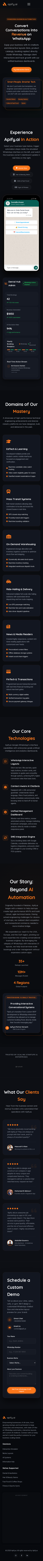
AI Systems (7, 1457)
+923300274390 (20, 1321)
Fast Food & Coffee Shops (12, 1482)
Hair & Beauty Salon (23, 174)
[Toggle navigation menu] (28, 4)
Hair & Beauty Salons (10, 1477)
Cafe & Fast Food (23, 181)
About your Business (14, 1369)
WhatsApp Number (14, 1347)
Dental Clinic (22, 168)
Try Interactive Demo (21, 70)
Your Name (11, 1336)
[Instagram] (16, 1555)
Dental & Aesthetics (10, 1473)
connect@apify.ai (20, 1329)
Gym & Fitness (23, 187)
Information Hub (8, 1462)
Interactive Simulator (10, 1449)
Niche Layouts (8, 1453)
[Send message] (36, 268)
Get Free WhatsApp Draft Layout (21, 1390)
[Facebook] (21, 1555)
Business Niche (12, 1358)
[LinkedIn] (27, 1555)
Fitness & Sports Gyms (11, 1486)
